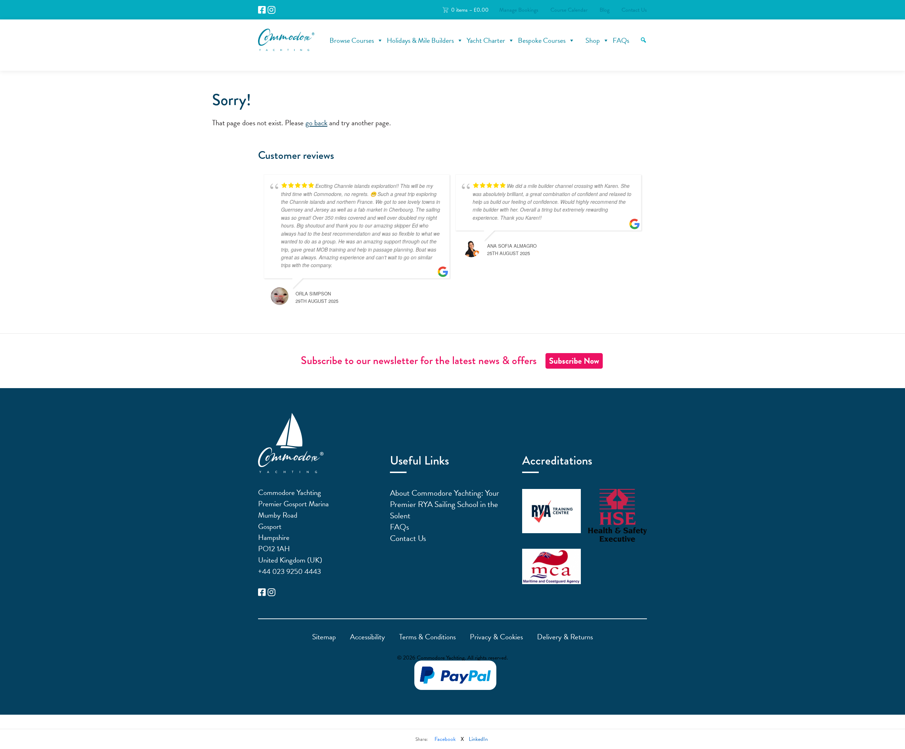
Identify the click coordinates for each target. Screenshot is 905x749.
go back (316, 122)
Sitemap (324, 637)
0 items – (470, 10)
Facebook (445, 739)
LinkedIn (478, 739)
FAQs (621, 40)
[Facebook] (262, 10)
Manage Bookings (518, 10)
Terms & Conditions (427, 637)
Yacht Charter (486, 40)
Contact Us (634, 10)
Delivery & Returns (565, 637)
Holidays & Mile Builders (420, 40)
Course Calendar (569, 10)
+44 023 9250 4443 (289, 571)
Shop (592, 40)
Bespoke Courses (542, 40)
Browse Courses (351, 40)
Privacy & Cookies (496, 637)
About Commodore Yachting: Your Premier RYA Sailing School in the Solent (444, 504)
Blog (604, 10)
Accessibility (367, 637)
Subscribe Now (574, 361)
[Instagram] (271, 10)
